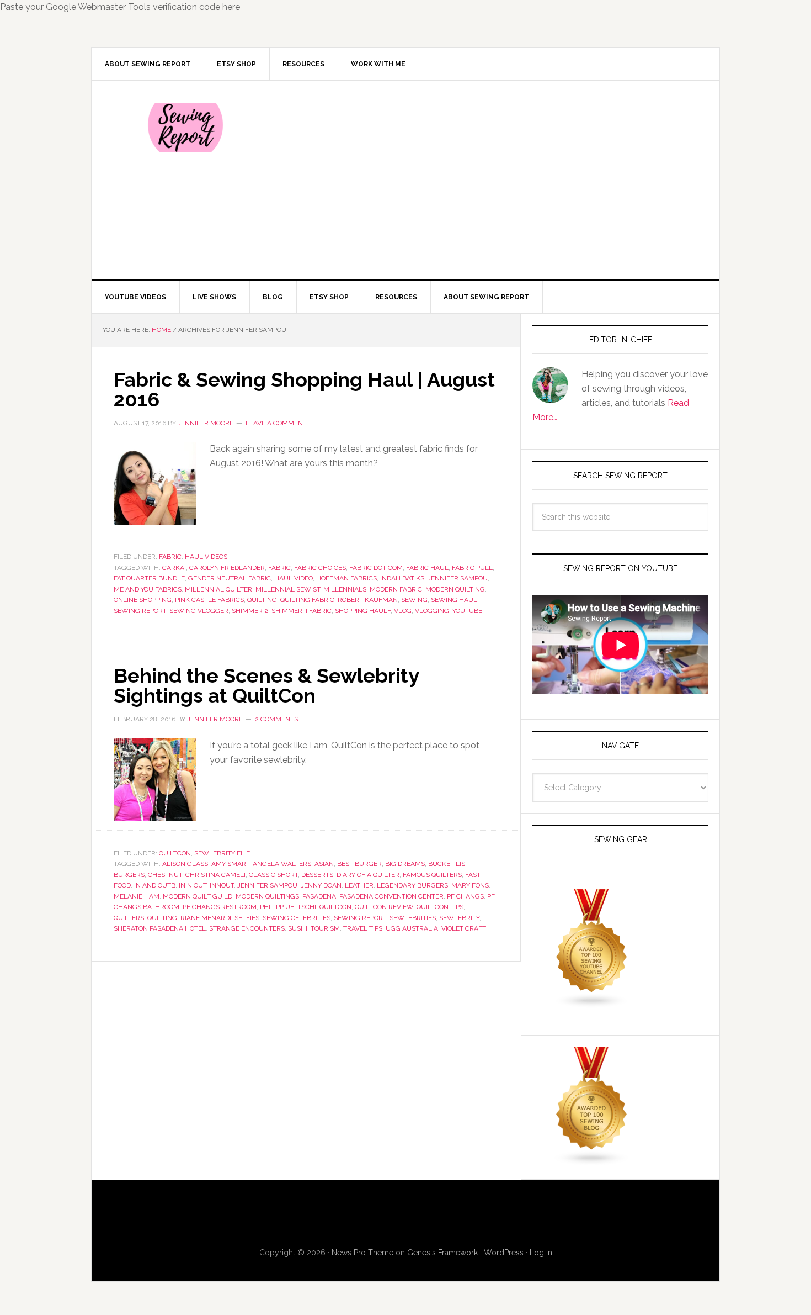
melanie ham (136, 896)
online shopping (143, 600)
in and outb (154, 885)
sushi (297, 928)
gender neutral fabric (229, 578)
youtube (467, 611)
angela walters (282, 864)
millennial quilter (218, 589)
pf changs (465, 896)
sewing (414, 600)
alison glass (185, 864)
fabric (279, 568)
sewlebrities (413, 918)
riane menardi (205, 918)
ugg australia (412, 928)
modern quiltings (267, 896)
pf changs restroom (220, 907)
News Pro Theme (362, 1252)
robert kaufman (368, 600)
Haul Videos (206, 557)
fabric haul (427, 568)
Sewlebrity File (222, 853)
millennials (344, 589)
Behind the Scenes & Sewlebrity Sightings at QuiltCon (266, 685)
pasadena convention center (391, 896)
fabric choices (320, 568)
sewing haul (454, 600)
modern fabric (396, 589)
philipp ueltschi (288, 907)
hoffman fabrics (346, 578)
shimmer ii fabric (301, 611)
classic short (273, 875)
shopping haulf (363, 611)
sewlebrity (459, 918)
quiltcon (335, 907)
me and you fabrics (148, 589)
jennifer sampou (458, 578)
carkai (174, 568)
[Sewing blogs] (592, 1160)
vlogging (432, 611)
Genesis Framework (442, 1252)
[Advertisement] (487, 180)
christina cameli (215, 875)
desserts (317, 875)
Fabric (170, 557)
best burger (359, 864)
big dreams (405, 864)
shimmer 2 (250, 611)
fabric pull (472, 568)
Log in (541, 1252)
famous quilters (432, 875)
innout (222, 885)
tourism (325, 928)
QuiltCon (175, 853)
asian (324, 864)
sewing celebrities (296, 918)
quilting (262, 600)
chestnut (165, 875)
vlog (403, 611)
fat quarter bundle (149, 578)
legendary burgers (412, 885)
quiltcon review (384, 907)
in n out (192, 885)
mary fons (470, 885)
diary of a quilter (368, 875)
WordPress (504, 1252)
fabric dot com (376, 568)
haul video (293, 578)
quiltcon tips (440, 907)
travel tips (362, 928)
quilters (129, 918)
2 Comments (276, 719)
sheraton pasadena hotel (160, 928)
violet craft (463, 928)
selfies (246, 918)
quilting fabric (307, 600)
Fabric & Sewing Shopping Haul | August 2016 (304, 389)
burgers (129, 875)
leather (359, 885)
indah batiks (402, 578)
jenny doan (321, 885)
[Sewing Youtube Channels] (592, 1003)
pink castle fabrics (209, 600)
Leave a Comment (276, 423)
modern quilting (455, 589)
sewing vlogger (198, 611)
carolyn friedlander (227, 568)
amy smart (230, 864)
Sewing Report (185, 127)
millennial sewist (287, 589)
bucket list (448, 864)
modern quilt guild (197, 896)
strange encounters (247, 928)
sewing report (140, 611)
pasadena (319, 896)
